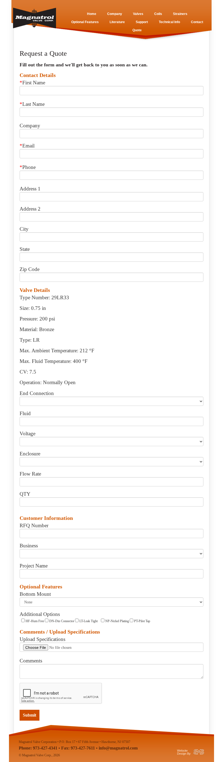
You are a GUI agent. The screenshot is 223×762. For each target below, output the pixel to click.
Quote (137, 30)
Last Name (32, 104)
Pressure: (29, 319)
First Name (32, 82)
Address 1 (30, 189)
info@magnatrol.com (118, 748)
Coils (158, 14)
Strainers (180, 14)
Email (27, 146)
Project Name (34, 566)
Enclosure (30, 453)
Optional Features (85, 22)
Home (91, 14)
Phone (28, 167)
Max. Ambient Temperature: (49, 350)
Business (29, 545)
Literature (117, 22)
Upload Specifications (42, 639)
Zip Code (29, 269)
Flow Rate (30, 474)
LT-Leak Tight (88, 621)
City (24, 229)
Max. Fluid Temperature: (46, 361)
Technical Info (169, 22)
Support (142, 22)
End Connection (37, 393)
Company (114, 14)
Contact (197, 22)
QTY (25, 494)
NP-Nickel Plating (116, 621)
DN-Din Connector (61, 621)
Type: (26, 340)
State (25, 249)
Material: (29, 329)
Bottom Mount (35, 594)
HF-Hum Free (34, 621)
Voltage (27, 433)
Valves (138, 14)
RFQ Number (34, 525)
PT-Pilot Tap (141, 621)
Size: (25, 308)
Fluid (25, 413)
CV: (24, 372)
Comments (31, 661)
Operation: (31, 382)
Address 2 (30, 209)
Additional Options (40, 614)
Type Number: (35, 297)
